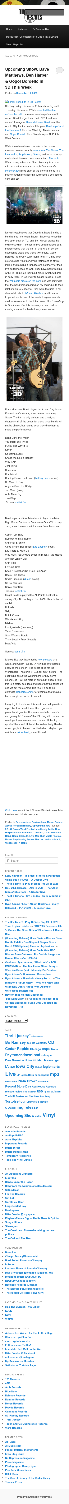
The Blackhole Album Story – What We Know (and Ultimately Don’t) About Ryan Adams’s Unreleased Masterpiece (31, 970)
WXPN (9, 1319)
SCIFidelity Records (17, 1415)
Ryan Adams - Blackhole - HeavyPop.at (28, 978)
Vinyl (49, 1115)
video (38, 1116)
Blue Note (11, 1391)
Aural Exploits (13, 1139)
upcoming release (21, 1107)
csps (46, 1048)
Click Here (11, 810)
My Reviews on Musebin (19, 1361)
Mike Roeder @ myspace (19, 1214)
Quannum (43, 1081)
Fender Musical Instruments (21, 1449)
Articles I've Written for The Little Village (29, 1333)
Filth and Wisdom (33, 293)
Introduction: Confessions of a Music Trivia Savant (32, 36)
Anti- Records (13, 1387)
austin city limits (45, 829)
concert (39, 832)
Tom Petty (45, 1096)
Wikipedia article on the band (25, 281)
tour (22, 1101)
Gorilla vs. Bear (14, 1202)
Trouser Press (13, 1482)
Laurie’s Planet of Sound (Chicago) (26, 1268)
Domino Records (15, 1399)
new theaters (45, 659)
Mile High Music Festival (48, 836)
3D (6, 829)
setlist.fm (20, 502)
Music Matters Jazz (16, 1151)
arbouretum (37, 1036)
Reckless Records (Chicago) (21, 1284)
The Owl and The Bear (18, 1238)
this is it (56, 839)
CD (51, 1042)
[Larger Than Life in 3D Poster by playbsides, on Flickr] (23, 102)
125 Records (12, 1379)
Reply (23, 842)
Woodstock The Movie (45, 150)
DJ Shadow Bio (41, 29)
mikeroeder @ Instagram (19, 1357)
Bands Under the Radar (19, 1182)
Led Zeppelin (40, 546)
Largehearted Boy (15, 1206)
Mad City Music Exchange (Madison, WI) (29, 1272)
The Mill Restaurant (16, 1096)
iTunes (38, 1067)
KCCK (8, 1311)
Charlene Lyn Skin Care (19, 1337)
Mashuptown (12, 1210)
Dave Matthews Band (38, 122)
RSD (40, 1091)
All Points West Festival (22, 829)
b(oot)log (10, 1178)
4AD (7, 1383)
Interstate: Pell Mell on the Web (23, 1349)
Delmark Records (15, 1395)
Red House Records (44, 1086)
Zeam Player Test (15, 44)
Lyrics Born (27, 1075)
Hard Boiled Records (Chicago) (23, 1260)
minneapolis (42, 1075)
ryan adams (52, 1091)
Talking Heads (43, 478)
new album (11, 1081)
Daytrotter (13, 1054)
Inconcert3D (12, 170)
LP (18, 1075)
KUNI (8, 1315)
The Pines (34, 1096)
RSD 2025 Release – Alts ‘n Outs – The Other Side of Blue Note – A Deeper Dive (34, 930)
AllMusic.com (13, 1445)
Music (50, 822)
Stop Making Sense (29, 154)
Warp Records (13, 1427)
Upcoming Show (41, 825)
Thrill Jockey (13, 1419)
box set (31, 1043)
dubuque (46, 1055)
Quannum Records (16, 1411)
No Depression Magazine (20, 1458)
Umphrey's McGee (37, 1101)
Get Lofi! (10, 1198)
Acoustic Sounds (15, 1131)
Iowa (12, 1067)
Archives (22, 29)
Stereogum (11, 1226)
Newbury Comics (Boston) (20, 1280)
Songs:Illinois (13, 1222)
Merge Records (14, 1403)
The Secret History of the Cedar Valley (27, 1478)
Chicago (35, 1049)
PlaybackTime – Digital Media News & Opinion (32, 1218)
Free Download (15, 1060)
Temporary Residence (18, 1155)
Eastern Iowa (39, 822)
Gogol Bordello (18, 134)
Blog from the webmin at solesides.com (29, 1186)
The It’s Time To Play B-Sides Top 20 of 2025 (31, 883)
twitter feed (23, 732)
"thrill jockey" (18, 1035)
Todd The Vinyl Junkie (18, 1159)
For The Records (15, 1194)
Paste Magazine (14, 1462)
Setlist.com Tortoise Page (20, 1365)
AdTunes (10, 1441)
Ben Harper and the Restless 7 (32, 830)
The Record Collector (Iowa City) (24, 1292)
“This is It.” (54, 158)
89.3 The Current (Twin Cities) (22, 1307)
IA (7, 1066)
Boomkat (10, 1252)
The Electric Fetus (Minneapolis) (24, 1288)
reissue (9, 1091)
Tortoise (12, 1101)
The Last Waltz (43, 839)
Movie (8, 839)
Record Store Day (18, 1086)
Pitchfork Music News (18, 1470)
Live (31, 836)
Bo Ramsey (15, 1042)
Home (9, 29)
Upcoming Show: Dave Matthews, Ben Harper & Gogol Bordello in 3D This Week (27, 78)
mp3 (54, 1074)
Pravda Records (14, 1407)
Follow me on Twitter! (18, 1345)
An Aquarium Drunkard (19, 1173)
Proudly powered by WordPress (34, 1496)
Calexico (41, 1042)
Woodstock (11, 842)
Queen (27, 579)
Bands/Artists (23, 822)
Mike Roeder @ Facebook (20, 1353)
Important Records (16, 1143)
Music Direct (12, 1147)
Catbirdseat (12, 1190)
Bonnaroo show (24, 692)
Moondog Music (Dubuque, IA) (23, 1276)
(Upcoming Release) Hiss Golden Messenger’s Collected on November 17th (31, 1002)
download (31, 1054)
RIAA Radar (12, 1474)
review (18, 1091)
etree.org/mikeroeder (17, 1341)
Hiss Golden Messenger (43, 1060)
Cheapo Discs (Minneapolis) (21, 1256)
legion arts (51, 1066)
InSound (10, 1264)
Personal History (22, 825)
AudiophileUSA (14, 1135)
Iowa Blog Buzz (14, 1454)
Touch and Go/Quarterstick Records (26, 1423)
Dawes (54, 1049)
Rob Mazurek (29, 1091)
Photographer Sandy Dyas (20, 1466)
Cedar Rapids (17, 1048)
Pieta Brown (28, 1080)
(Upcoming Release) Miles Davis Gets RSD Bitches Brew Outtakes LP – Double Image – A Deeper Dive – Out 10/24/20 (32, 954)
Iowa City (25, 1066)
